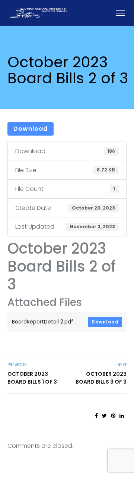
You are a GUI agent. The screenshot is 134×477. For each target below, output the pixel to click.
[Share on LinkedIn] (121, 415)
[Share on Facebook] (96, 415)
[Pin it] (113, 415)
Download (30, 128)
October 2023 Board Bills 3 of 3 (101, 377)
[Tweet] (104, 415)
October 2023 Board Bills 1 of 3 (32, 377)
